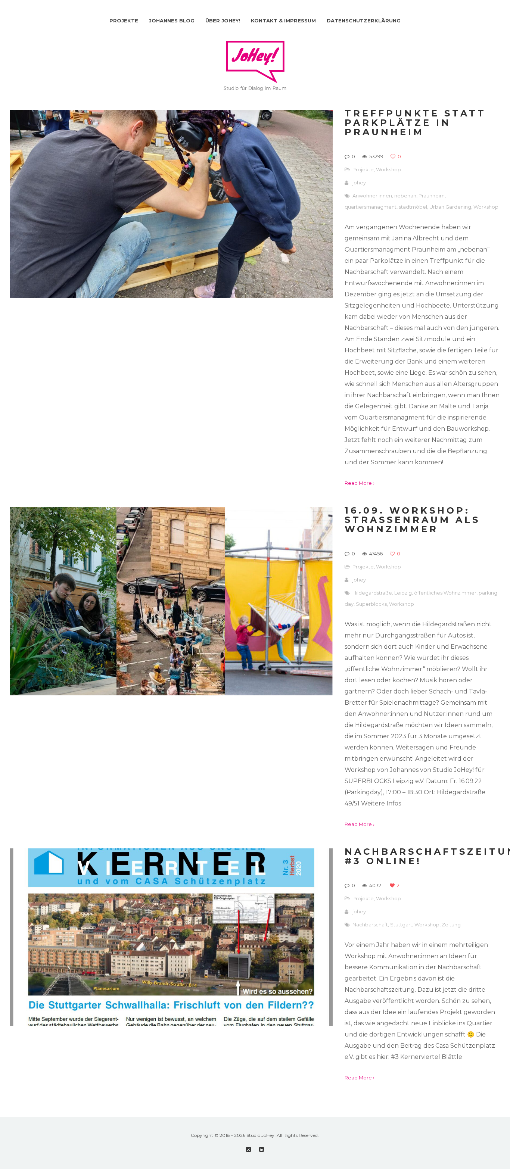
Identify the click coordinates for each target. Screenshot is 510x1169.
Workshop (388, 169)
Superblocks (371, 604)
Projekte (363, 169)
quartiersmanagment (371, 207)
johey (359, 183)
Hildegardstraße (372, 593)
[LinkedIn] (261, 1149)
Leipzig (403, 593)
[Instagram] (248, 1149)
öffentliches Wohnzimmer (445, 593)
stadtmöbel (413, 207)
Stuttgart (401, 925)
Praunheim (432, 196)
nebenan (405, 196)
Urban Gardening (450, 207)
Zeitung (451, 925)
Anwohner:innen (372, 196)
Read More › (359, 483)
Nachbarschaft (370, 925)
